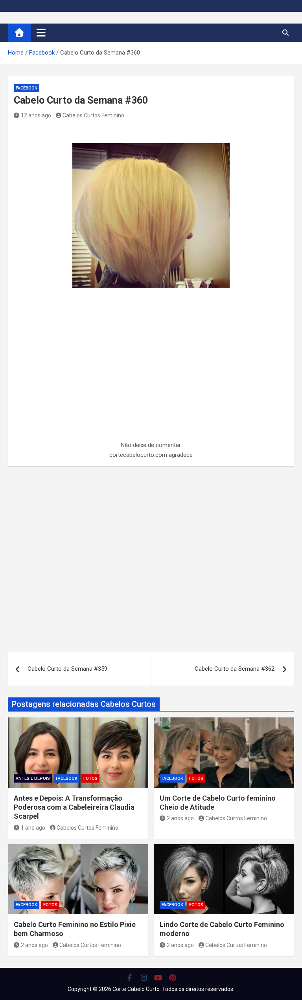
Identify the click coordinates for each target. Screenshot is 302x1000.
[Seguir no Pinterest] (172, 978)
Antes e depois (33, 778)
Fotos (90, 778)
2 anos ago (180, 818)
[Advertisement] (151, 382)
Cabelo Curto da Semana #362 (234, 668)
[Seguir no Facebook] (129, 978)
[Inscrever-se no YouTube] (158, 978)
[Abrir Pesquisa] (285, 33)
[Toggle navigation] (41, 33)
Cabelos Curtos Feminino (93, 115)
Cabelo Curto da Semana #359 (67, 668)
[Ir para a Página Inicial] (19, 33)
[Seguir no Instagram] (144, 978)
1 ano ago (33, 828)
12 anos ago (36, 115)
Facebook (26, 88)
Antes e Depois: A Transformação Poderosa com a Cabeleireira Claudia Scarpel (74, 807)
